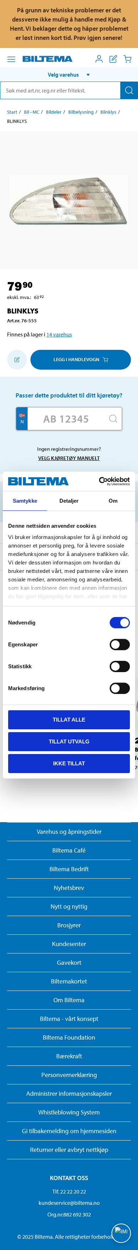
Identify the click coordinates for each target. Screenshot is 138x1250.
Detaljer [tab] (69, 501)
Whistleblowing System (69, 1112)
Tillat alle (69, 720)
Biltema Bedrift (69, 869)
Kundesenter (69, 944)
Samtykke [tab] (25, 501)
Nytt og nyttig (69, 906)
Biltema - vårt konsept (69, 1019)
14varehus (59, 334)
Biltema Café (69, 850)
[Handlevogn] (127, 58)
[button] (69, 74)
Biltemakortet (69, 981)
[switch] (120, 644)
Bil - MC (31, 112)
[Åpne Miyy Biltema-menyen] (99, 58)
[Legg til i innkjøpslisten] (17, 360)
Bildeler (54, 112)
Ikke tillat (69, 763)
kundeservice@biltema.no (69, 1202)
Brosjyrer (69, 925)
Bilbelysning (81, 112)
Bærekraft (69, 1056)
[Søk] (129, 90)
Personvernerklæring (69, 1075)
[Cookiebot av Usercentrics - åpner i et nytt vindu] (99, 481)
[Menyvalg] (11, 59)
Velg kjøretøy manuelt (69, 458)
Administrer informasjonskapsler (69, 1093)
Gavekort (69, 962)
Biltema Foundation (69, 1037)
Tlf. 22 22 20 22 (69, 1191)
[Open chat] (121, 1233)
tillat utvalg (69, 741)
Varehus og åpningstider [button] (69, 831)
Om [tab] (113, 501)
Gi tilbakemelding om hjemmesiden (69, 1131)
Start (12, 112)
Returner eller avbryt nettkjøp (69, 1150)
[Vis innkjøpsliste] (113, 58)
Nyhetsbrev (69, 888)
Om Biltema (69, 1000)
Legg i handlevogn (76, 359)
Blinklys (108, 112)
